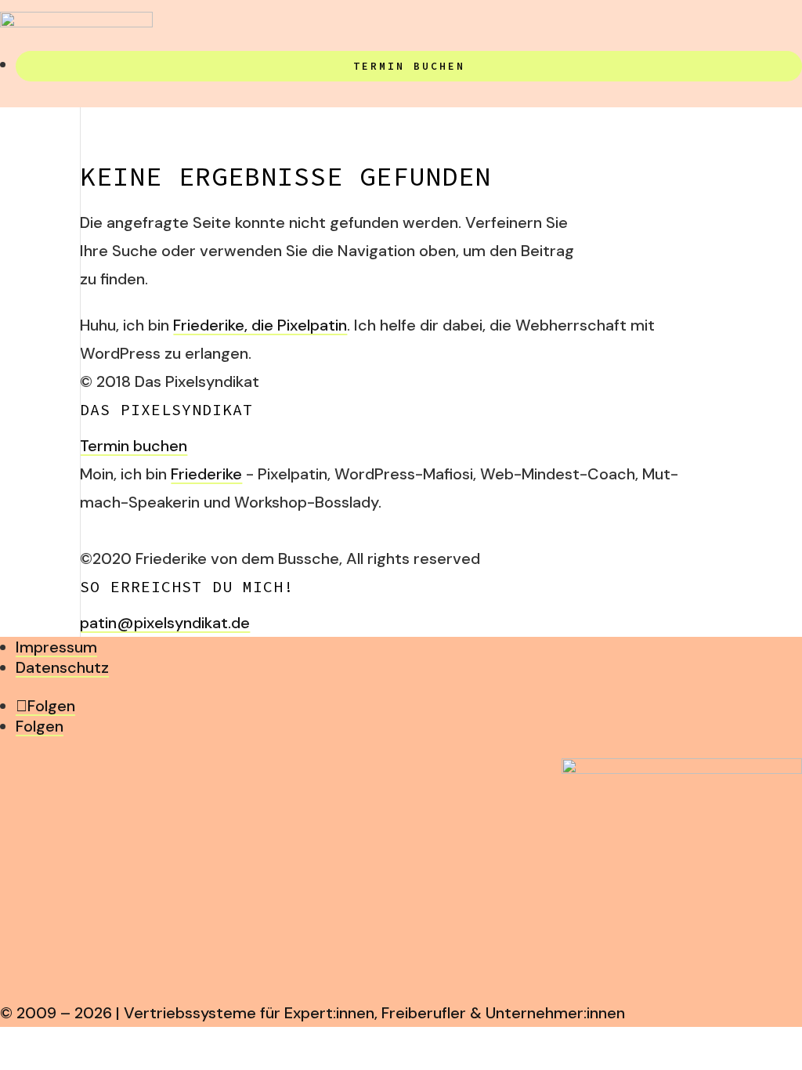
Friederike (206, 474)
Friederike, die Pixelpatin (260, 325)
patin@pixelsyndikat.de (165, 623)
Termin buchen (409, 66)
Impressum (56, 647)
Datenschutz (62, 667)
